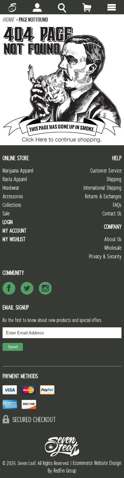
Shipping (114, 179)
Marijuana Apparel (18, 171)
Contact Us (111, 213)
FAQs (117, 205)
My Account (14, 231)
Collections (12, 205)
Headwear (11, 188)
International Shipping (102, 188)
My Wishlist (14, 239)
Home (8, 19)
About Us (112, 239)
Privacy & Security (105, 256)
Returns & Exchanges (103, 196)
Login (8, 222)
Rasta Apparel (15, 179)
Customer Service (105, 171)
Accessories (13, 196)
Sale (6, 213)
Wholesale (112, 248)
